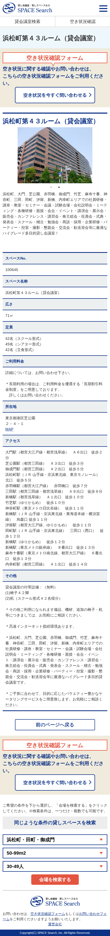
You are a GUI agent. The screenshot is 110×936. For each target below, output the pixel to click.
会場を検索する (55, 879)
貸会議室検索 (27, 21)
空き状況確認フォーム (47, 914)
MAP (9, 429)
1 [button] (51, 187)
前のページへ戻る (55, 724)
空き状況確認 (83, 21)
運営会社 (55, 924)
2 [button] (59, 187)
